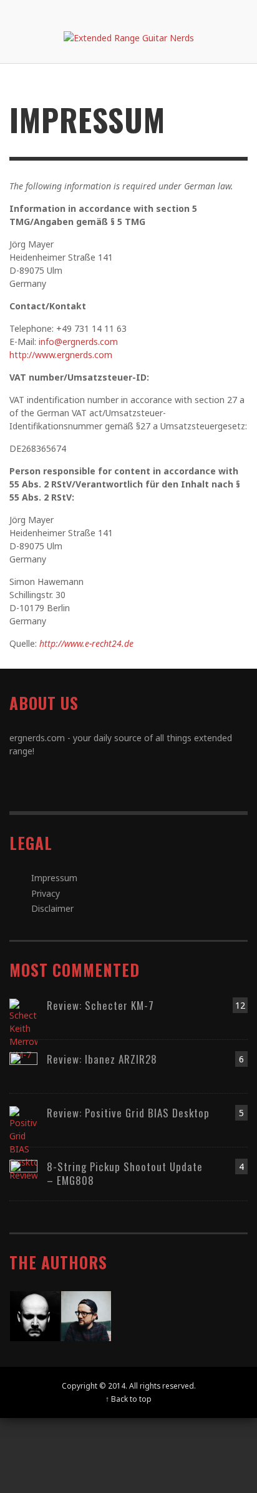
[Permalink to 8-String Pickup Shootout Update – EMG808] (23, 1173)
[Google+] (162, 12)
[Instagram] (186, 12)
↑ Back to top (128, 1399)
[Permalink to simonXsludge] (35, 1315)
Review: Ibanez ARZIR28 (102, 1059)
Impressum (54, 878)
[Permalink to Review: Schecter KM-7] (23, 1028)
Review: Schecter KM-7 (100, 1005)
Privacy (45, 893)
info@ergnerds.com (78, 341)
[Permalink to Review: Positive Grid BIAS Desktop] (23, 1143)
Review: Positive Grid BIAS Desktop (128, 1113)
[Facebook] (138, 12)
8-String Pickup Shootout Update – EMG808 (125, 1173)
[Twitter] (209, 12)
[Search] (25, 12)
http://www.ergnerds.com (60, 355)
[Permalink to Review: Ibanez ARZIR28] (23, 1065)
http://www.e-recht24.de (86, 643)
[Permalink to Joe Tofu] (86, 1315)
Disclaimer (52, 908)
